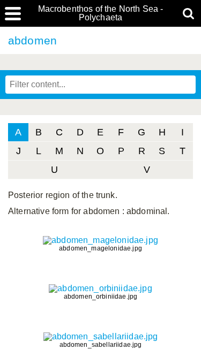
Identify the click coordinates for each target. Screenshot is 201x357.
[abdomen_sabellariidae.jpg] (100, 336)
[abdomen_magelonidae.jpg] (100, 240)
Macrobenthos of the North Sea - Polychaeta (100, 13)
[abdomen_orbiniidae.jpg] (100, 288)
